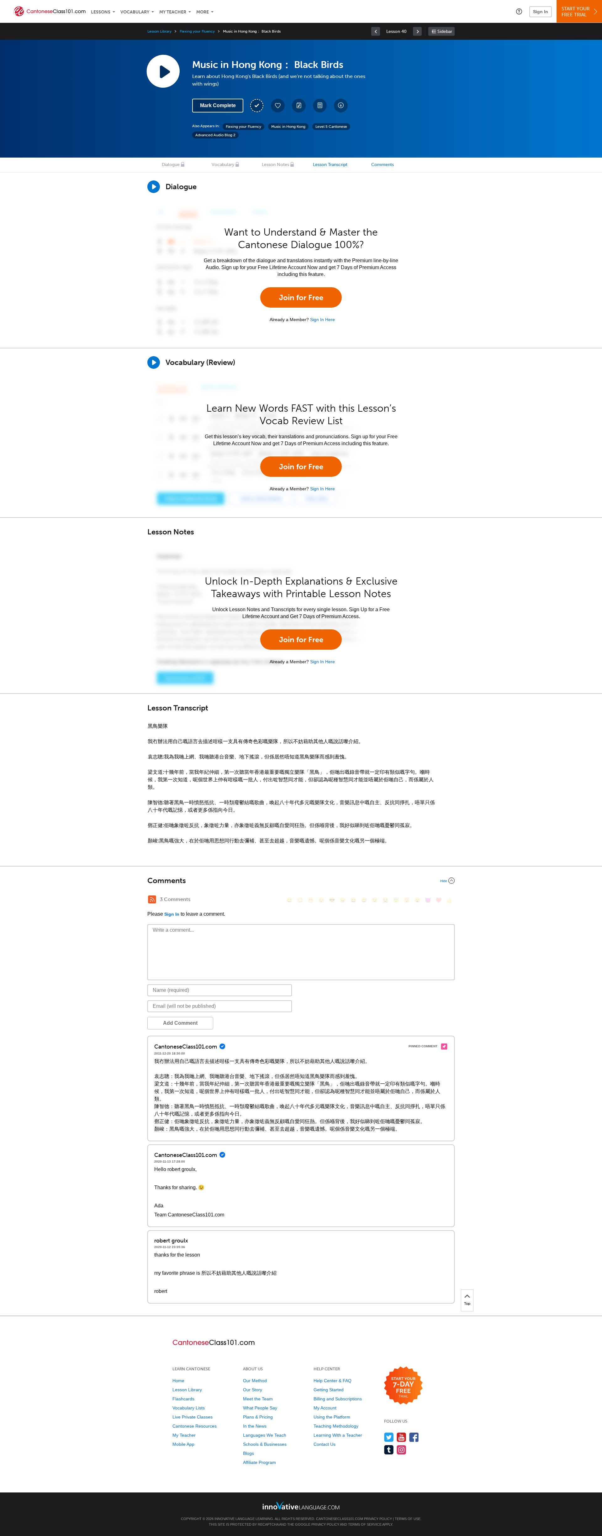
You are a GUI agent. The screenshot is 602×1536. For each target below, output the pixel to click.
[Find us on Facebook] (414, 1437)
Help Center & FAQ (332, 1380)
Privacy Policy (378, 1519)
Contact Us (324, 1444)
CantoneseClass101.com (339, 1519)
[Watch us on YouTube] (401, 1437)
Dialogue (171, 164)
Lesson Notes (275, 164)
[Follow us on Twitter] (389, 1437)
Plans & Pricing (258, 1416)
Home (178, 1380)
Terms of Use (407, 1519)
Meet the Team (258, 1398)
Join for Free (301, 297)
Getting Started (329, 1389)
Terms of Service (365, 1524)
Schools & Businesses (265, 1444)
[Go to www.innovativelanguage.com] (301, 1505)
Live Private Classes (192, 1416)
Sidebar (444, 31)
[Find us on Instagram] (401, 1450)
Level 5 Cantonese (331, 126)
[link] (375, 31)
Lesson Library (159, 31)
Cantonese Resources (194, 1426)
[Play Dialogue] (153, 186)
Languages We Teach (264, 1435)
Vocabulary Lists (188, 1407)
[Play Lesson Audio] (163, 71)
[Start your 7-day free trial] (403, 1386)
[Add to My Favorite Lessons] (278, 105)
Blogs (248, 1453)
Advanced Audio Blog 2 (215, 135)
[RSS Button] (152, 899)
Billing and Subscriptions (338, 1398)
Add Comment (180, 1023)
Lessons (100, 12)
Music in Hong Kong (288, 126)
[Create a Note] (299, 105)
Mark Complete (218, 105)
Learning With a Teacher (338, 1435)
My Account (325, 1407)
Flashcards (183, 1398)
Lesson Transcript (330, 164)
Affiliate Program (259, 1462)
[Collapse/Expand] (301, 880)
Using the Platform (332, 1416)
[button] (519, 11)
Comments (382, 164)
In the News (255, 1426)
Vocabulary (134, 12)
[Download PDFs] (320, 105)
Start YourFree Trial (576, 12)
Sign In (540, 11)
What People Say (260, 1407)
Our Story (252, 1389)
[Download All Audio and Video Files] (341, 105)
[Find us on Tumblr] (389, 1450)
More (202, 12)
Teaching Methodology (336, 1426)
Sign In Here (322, 319)
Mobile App (183, 1444)
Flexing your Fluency (197, 31)
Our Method (255, 1380)
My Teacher (172, 12)
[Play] (153, 362)
